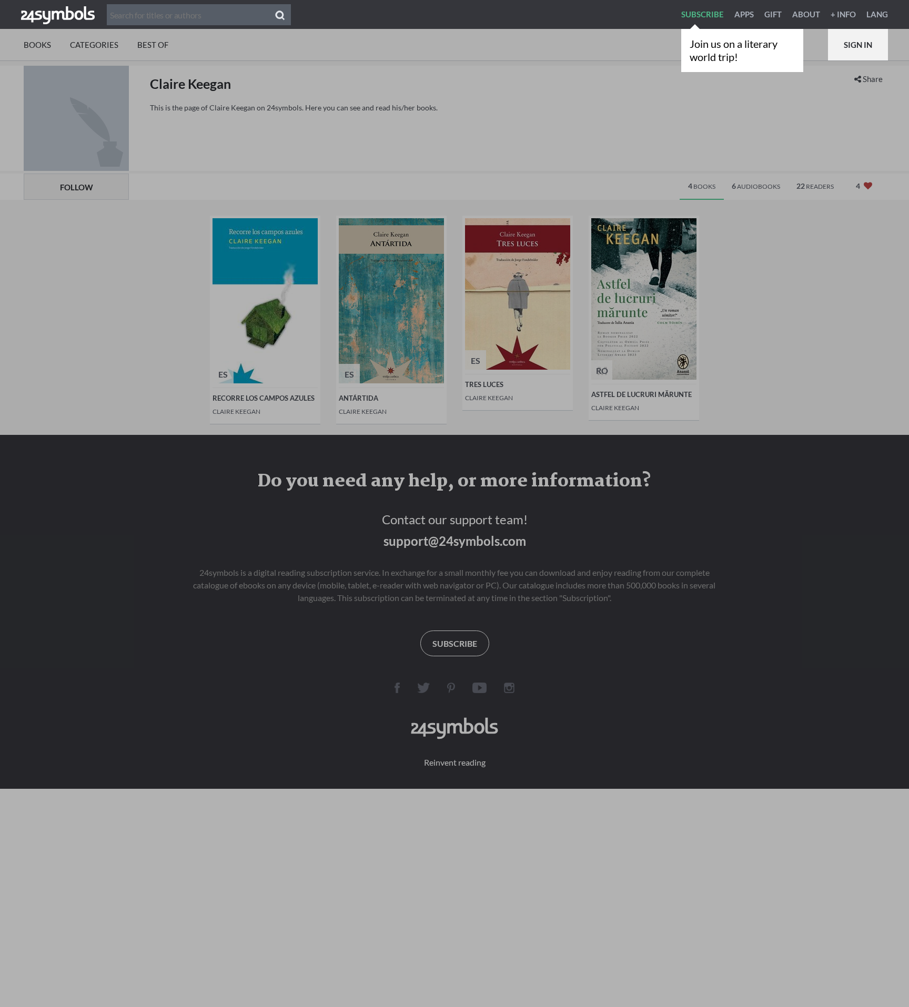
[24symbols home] (58, 14)
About (806, 14)
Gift (773, 14)
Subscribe (702, 14)
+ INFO (843, 14)
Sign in (858, 44)
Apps (744, 14)
